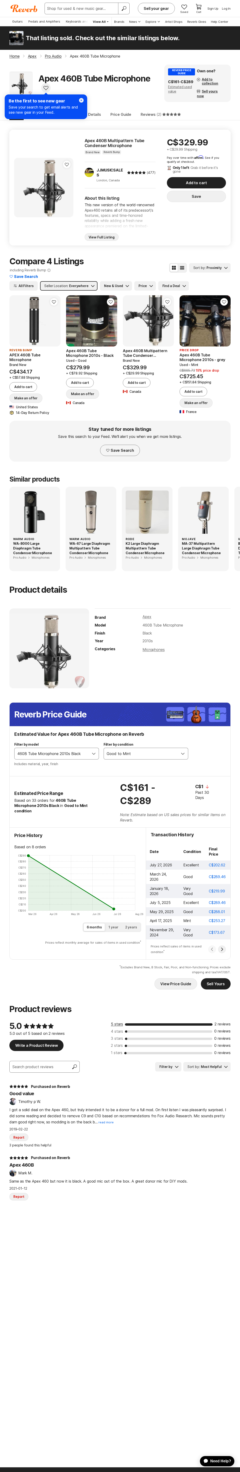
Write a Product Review (36, 1045)
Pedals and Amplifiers (44, 21)
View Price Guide (175, 983)
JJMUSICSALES (110, 172)
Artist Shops (174, 21)
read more (106, 1122)
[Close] (81, 100)
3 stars (117, 1038)
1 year (113, 927)
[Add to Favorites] (46, 88)
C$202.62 (217, 865)
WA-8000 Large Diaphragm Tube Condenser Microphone (32, 548)
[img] (136, 173)
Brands (119, 21)
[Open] (93, 753)
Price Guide (120, 114)
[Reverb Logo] (24, 8)
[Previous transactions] (212, 949)
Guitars (17, 21)
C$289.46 (217, 876)
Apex (146, 616)
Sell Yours (216, 983)
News (133, 21)
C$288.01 (217, 911)
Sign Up (212, 8)
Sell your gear (156, 8)
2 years (131, 927)
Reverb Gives (196, 21)
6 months (94, 927)
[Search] (123, 8)
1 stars (116, 1052)
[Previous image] (16, 321)
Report (18, 1137)
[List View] (182, 268)
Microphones (153, 649)
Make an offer (26, 398)
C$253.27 (217, 920)
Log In (226, 8)
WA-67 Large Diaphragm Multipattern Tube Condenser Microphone (89, 548)
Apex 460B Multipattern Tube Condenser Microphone (115, 143)
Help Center (219, 21)
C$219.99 (217, 891)
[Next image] (54, 321)
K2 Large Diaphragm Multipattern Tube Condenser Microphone (145, 548)
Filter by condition (118, 744)
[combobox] (52, 753)
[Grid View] (174, 268)
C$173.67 (217, 932)
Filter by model (26, 744)
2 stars (117, 1045)
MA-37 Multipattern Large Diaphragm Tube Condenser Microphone (201, 548)
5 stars (117, 1024)
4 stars (117, 1031)
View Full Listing (102, 237)
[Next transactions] (222, 949)
